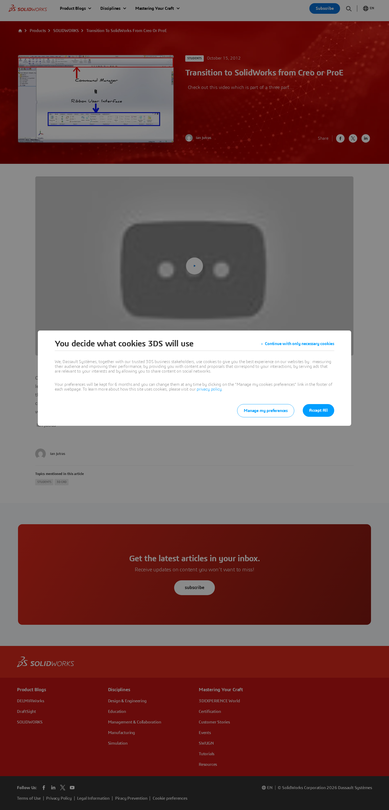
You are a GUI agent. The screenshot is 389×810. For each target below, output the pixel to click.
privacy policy (209, 389)
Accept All (318, 410)
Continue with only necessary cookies (299, 344)
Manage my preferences (266, 411)
